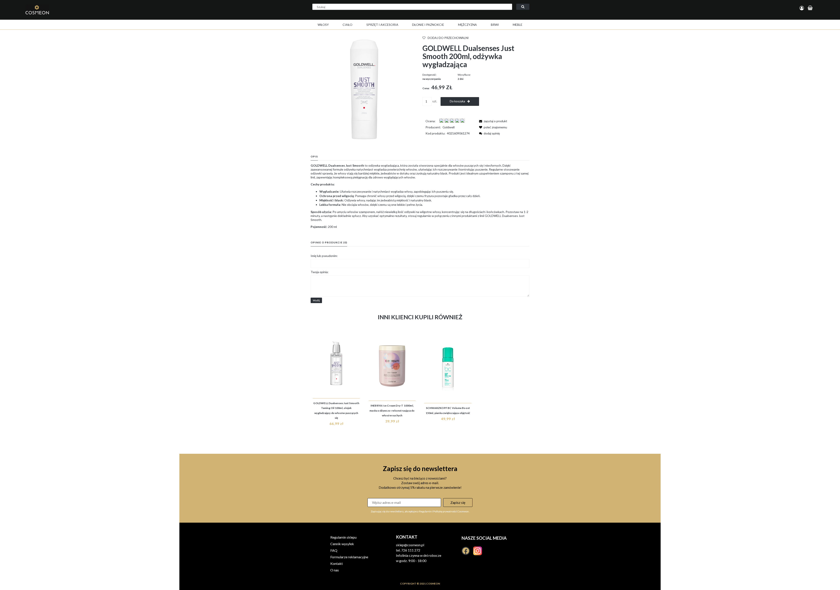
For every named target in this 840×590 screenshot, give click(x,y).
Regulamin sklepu (343, 537)
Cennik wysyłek (342, 544)
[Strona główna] (84, 14)
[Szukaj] (522, 7)
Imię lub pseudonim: (324, 256)
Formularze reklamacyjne (349, 557)
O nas (334, 570)
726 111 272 (410, 550)
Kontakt (336, 563)
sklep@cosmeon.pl (410, 545)
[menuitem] (323, 24)
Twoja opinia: (320, 272)
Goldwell (449, 127)
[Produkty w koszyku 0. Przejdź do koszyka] (810, 8)
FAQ (333, 550)
